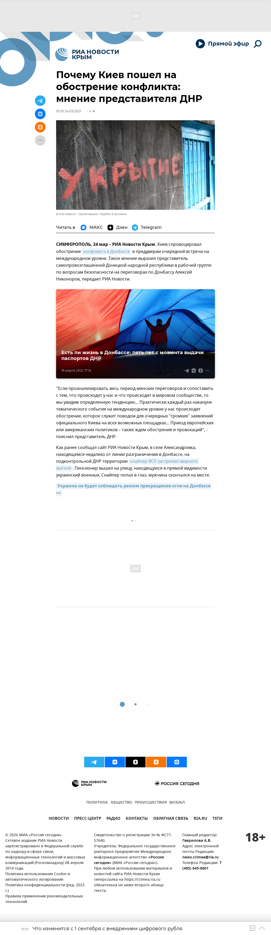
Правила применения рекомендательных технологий (44, 899)
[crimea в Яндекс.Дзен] (135, 762)
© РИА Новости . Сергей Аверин (77, 214)
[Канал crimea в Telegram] (94, 762)
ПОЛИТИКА (97, 803)
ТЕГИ (217, 819)
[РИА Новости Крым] (87, 54)
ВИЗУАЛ (177, 803)
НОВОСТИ (59, 819)
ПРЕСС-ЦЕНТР (87, 819)
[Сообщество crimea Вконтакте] (115, 762)
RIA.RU (200, 819)
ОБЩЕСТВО (121, 803)
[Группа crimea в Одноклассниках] (156, 762)
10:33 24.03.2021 (68, 111)
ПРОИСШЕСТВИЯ (151, 803)
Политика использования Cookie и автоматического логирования (37, 877)
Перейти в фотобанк (113, 214)
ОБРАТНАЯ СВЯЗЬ (170, 819)
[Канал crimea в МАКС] (177, 762)
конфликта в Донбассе (106, 251)
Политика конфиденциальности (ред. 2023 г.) (44, 888)
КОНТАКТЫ (137, 819)
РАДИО (113, 819)
